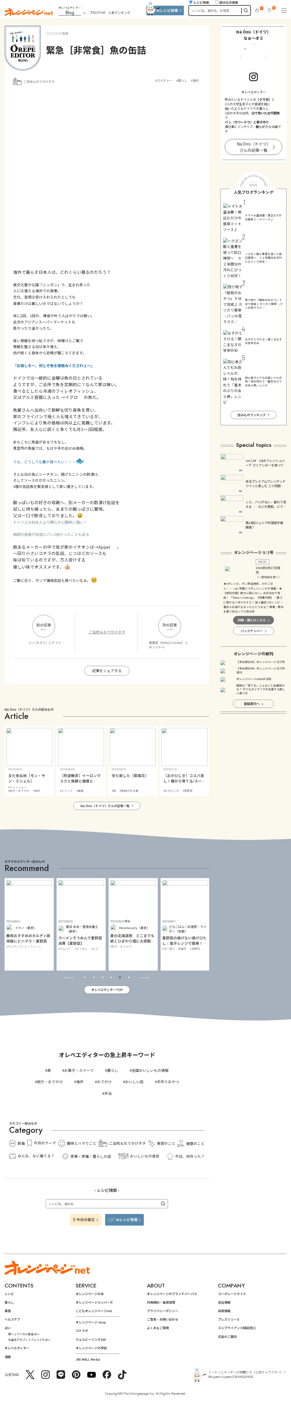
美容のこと (166, 1143)
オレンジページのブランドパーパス (172, 1293)
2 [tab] (94, 977)
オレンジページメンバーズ (94, 1302)
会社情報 (224, 1302)
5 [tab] (120, 977)
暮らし (112, 1070)
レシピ (9, 1293)
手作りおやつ (168, 1081)
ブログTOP (97, 12)
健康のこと (195, 1143)
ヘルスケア (12, 1319)
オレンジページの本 (90, 1293)
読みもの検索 (228, 2)
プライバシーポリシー (162, 1310)
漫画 (8, 1356)
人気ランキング (119, 12)
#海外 (195, 80)
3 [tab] (102, 977)
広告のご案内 (227, 1336)
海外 (80, 1081)
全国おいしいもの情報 (150, 1070)
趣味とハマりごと (81, 1143)
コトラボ (82, 1330)
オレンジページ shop (91, 1322)
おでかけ (104, 1081)
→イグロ (69, 397)
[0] (257, 10)
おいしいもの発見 (144, 1156)
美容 (8, 1310)
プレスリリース (229, 1319)
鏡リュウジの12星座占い (24, 1334)
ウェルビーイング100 (91, 1339)
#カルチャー (163, 80)
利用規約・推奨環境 (161, 1302)
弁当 (108, 1093)
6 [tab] (129, 977)
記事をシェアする (107, 670)
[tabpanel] (29, 924)
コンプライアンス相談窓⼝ (236, 1327)
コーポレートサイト (232, 1293)
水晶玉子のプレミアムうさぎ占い (29, 1340)
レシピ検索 (201, 2)
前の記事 (43, 625)
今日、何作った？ (190, 1156)
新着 (21, 1143)
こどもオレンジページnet (94, 1310)
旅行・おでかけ (50, 1081)
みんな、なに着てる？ (36, 1155)
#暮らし (181, 80)
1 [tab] (85, 977)
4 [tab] (111, 977)
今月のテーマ (45, 1143)
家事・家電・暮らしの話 (90, 1156)
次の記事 (169, 625)
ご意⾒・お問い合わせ (162, 1319)
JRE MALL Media (88, 1359)
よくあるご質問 (158, 1327)
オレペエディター (17, 1348)
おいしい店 (134, 1081)
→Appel (102, 547)
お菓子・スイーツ (79, 1070)
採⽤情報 (224, 1310)
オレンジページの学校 (91, 1348)
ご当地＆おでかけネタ (39, 81)
